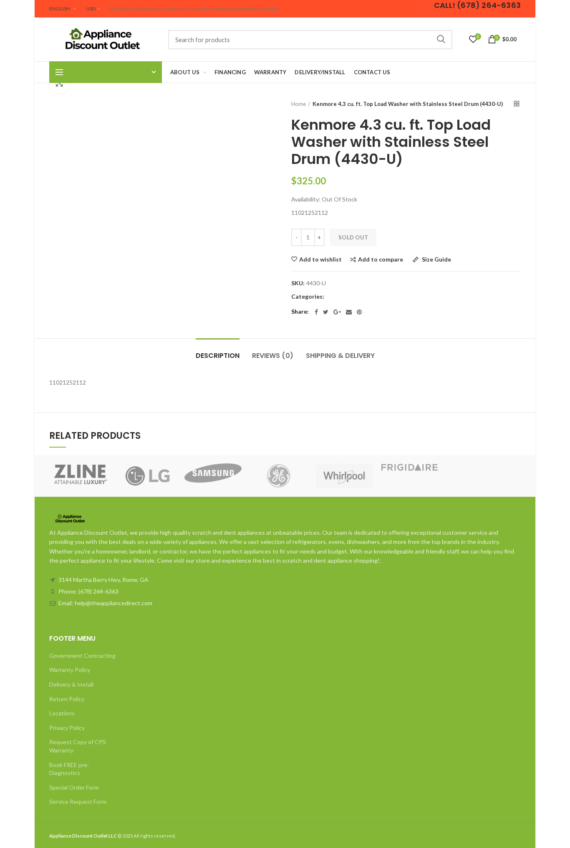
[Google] (337, 312)
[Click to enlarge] (59, 83)
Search (441, 39)
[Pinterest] (359, 312)
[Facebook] (316, 312)
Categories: (307, 296)
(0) (272, 355)
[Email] (348, 312)
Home (298, 104)
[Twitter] (325, 312)
